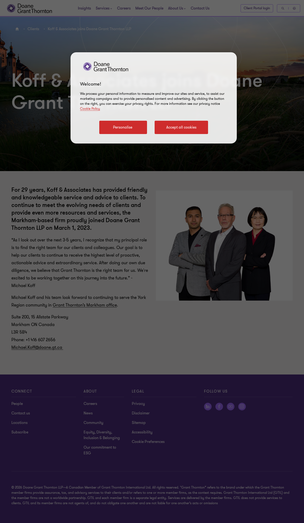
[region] (154, 98)
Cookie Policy (90, 108)
